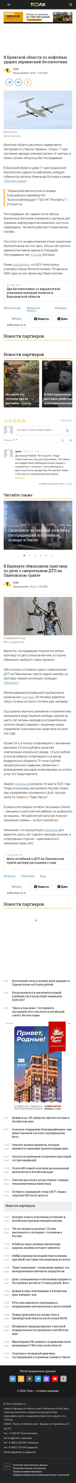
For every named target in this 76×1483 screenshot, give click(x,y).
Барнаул (10, 876)
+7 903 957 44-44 (18, 1433)
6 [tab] (52, 555)
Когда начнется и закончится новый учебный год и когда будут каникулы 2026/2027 (37, 996)
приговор (28, 697)
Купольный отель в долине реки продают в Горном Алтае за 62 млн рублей (41, 982)
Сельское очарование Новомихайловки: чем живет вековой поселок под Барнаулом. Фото (42, 1133)
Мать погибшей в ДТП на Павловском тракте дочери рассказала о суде (35, 860)
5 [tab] (46, 555)
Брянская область (33, 309)
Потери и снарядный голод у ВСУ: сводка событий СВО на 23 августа (39, 1193)
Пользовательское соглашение (29, 1468)
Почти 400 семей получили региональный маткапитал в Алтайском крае (40, 1170)
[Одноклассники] (27, 82)
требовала (51, 830)
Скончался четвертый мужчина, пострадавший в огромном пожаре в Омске (39, 535)
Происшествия (20, 73)
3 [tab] (35, 555)
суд (43, 876)
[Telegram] (9, 82)
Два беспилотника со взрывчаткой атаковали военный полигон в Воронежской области (33, 293)
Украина (61, 308)
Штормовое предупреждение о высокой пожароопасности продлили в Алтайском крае (40, 1330)
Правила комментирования (27, 1471)
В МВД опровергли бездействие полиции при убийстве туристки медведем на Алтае (41, 1257)
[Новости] (41, 319)
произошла (22, 784)
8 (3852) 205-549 (17, 1447)
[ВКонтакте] (18, 82)
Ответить (20, 477)
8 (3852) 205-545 (17, 1442)
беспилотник (12, 308)
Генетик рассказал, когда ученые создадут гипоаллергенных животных (40, 1181)
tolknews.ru (19, 1403)
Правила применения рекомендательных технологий (41, 1475)
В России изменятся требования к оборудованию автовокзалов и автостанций (41, 1304)
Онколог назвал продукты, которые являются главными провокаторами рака (40, 1146)
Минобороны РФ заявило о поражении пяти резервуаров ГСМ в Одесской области (41, 1343)
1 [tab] (24, 555)
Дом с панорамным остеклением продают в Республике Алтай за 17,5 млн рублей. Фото (41, 1281)
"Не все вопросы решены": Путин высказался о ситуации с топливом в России (37, 1232)
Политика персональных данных (30, 1465)
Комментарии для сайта (55, 484)
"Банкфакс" (11, 683)
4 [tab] (41, 555)
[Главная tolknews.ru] (38, 4)
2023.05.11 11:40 (31, 451)
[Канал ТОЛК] (62, 319)
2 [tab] (30, 555)
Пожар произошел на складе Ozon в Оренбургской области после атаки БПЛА (39, 1316)
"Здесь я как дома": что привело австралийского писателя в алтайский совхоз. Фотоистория (38, 1011)
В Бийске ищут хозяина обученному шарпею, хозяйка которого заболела (36, 1245)
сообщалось (21, 264)
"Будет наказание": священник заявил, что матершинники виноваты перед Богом (40, 1269)
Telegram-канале (15, 181)
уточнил (36, 254)
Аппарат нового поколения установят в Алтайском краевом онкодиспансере (38, 1218)
